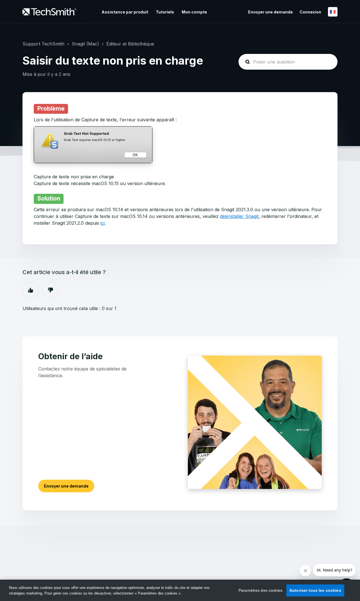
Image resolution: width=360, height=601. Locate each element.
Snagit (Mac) (85, 44)
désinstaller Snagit (239, 216)
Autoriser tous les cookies (315, 590)
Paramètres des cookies (260, 590)
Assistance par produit (125, 12)
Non (50, 290)
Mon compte (194, 12)
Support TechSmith (43, 44)
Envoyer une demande (270, 12)
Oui (30, 290)
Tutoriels (165, 12)
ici (102, 223)
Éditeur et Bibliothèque (130, 44)
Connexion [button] (310, 12)
